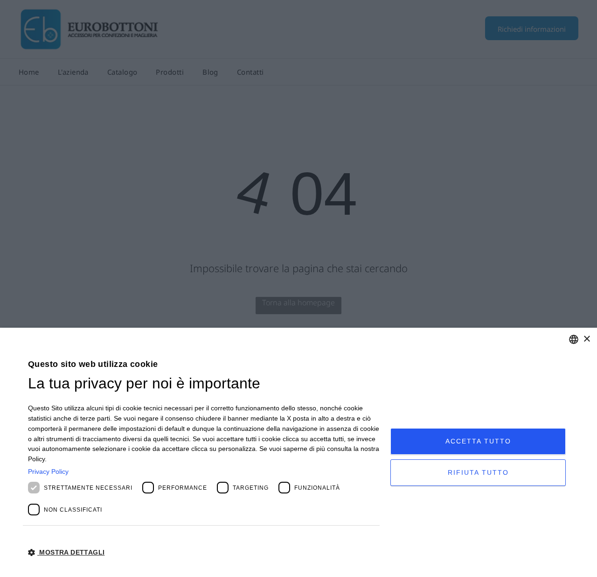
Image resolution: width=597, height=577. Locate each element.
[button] (204, 552)
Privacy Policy (48, 471)
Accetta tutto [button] (478, 441)
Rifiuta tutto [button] (478, 472)
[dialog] (298, 452)
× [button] (586, 339)
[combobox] (573, 339)
